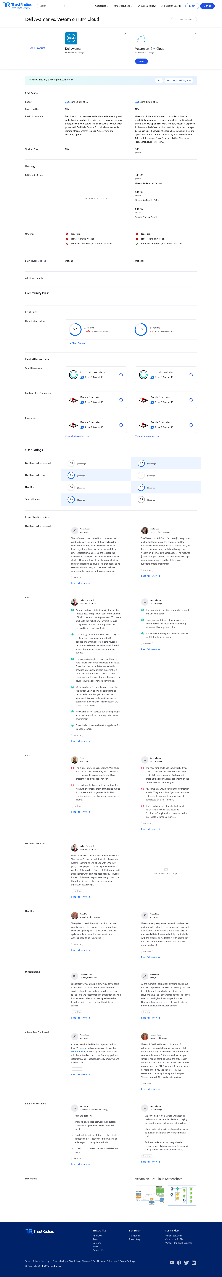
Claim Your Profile (174, 1239)
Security (45, 1261)
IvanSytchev (85, 1106)
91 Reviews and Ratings (144, 53)
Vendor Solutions (173, 1236)
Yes (158, 80)
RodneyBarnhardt (87, 600)
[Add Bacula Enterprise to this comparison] (121, 400)
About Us (97, 1236)
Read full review (79, 583)
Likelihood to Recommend (38, 463)
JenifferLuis (154, 529)
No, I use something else (179, 80)
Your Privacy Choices (79, 1261)
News (95, 1247)
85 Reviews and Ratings (74, 53)
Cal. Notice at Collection (105, 1261)
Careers (97, 1243)
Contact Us (98, 1250)
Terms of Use (31, 1261)
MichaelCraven (156, 1035)
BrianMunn (84, 914)
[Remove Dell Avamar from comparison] (125, 33)
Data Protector (78, 1052)
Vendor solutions (122, 6)
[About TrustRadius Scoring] (67, 102)
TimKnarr (83, 758)
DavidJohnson (155, 600)
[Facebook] (179, 1262)
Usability (29, 487)
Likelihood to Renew (35, 475)
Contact (141, 61)
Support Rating (32, 499)
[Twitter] (186, 1262)
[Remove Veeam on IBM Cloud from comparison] (195, 33)
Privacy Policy (59, 1261)
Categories (100, 6)
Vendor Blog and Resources (178, 1243)
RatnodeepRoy (86, 974)
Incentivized (77, 577)
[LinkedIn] (193, 1262)
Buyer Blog (134, 1239)
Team (95, 1239)
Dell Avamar (73, 49)
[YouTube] (172, 1262)
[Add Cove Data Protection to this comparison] (121, 375)
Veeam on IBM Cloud (149, 49)
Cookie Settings (127, 1261)
